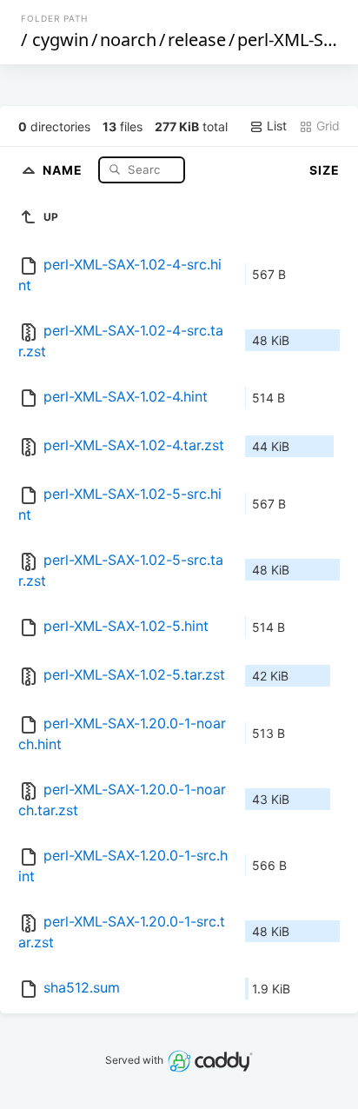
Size (324, 170)
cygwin (60, 39)
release (197, 39)
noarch (128, 39)
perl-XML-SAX (291, 39)
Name (64, 169)
